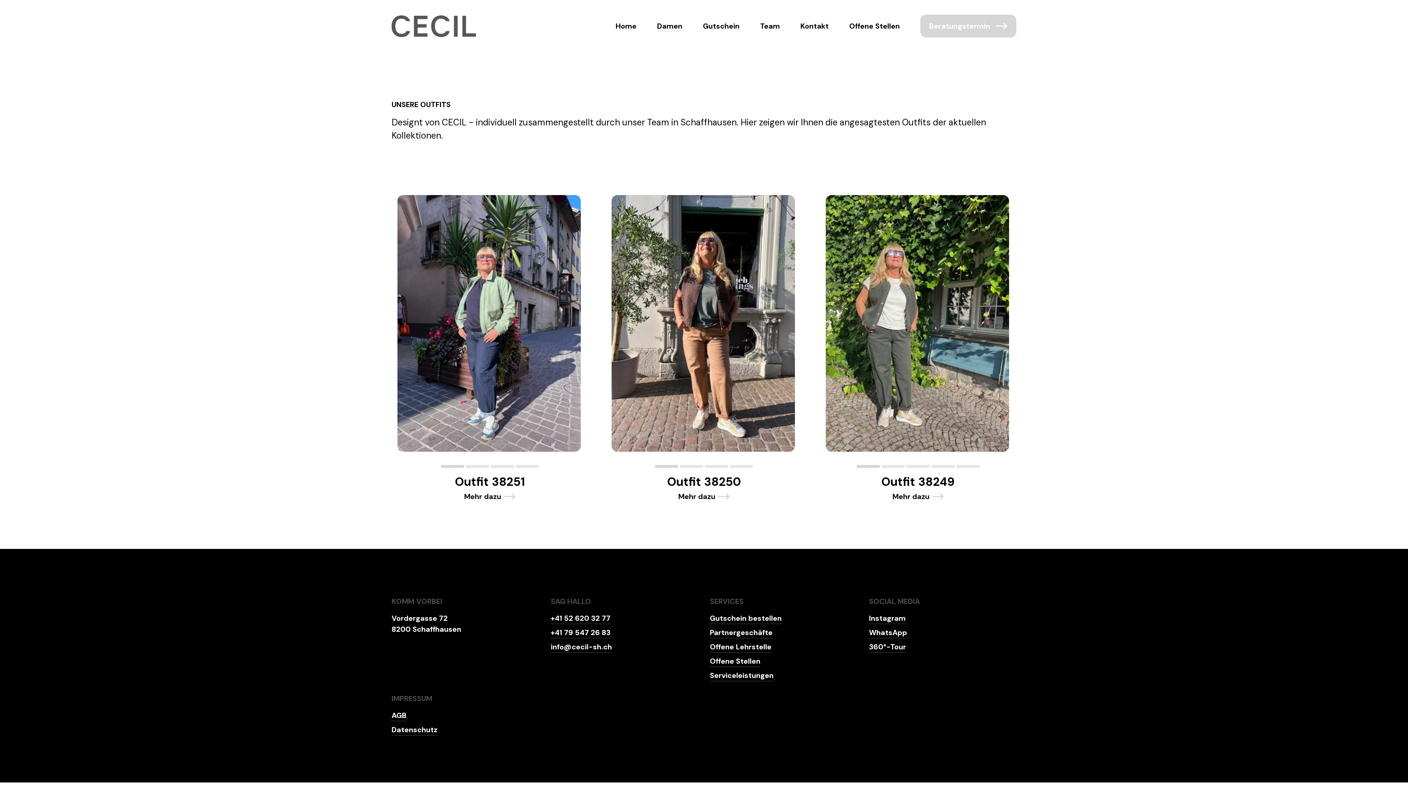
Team (770, 26)
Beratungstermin (959, 26)
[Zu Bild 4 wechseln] (943, 466)
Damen (669, 26)
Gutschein (721, 26)
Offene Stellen (874, 26)
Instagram (887, 618)
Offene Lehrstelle (740, 647)
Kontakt (814, 26)
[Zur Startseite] (434, 26)
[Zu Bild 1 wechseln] (452, 466)
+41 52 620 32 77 (580, 618)
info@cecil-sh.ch (581, 647)
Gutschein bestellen (746, 618)
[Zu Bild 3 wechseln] (502, 466)
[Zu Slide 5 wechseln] (968, 466)
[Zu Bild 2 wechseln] (477, 466)
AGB (399, 715)
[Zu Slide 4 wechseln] (527, 466)
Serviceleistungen (742, 675)
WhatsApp (888, 632)
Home (626, 26)
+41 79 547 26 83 (580, 632)
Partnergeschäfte (741, 632)
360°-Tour (887, 647)
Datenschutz (414, 729)
